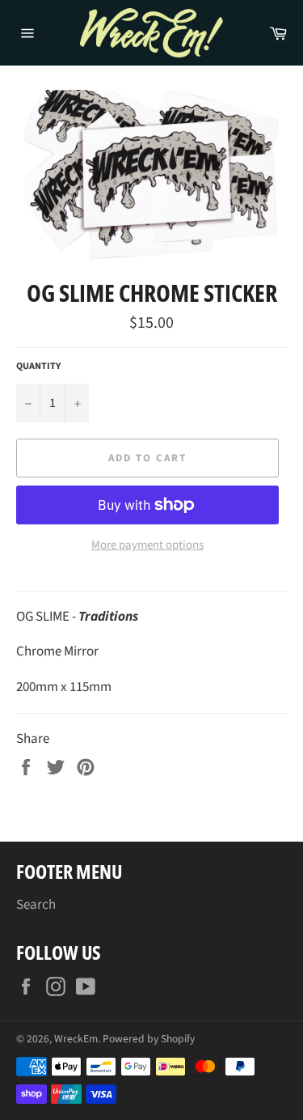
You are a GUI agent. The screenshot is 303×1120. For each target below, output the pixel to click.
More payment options (147, 545)
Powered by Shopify (149, 1038)
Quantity (38, 366)
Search (36, 904)
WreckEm (76, 1038)
